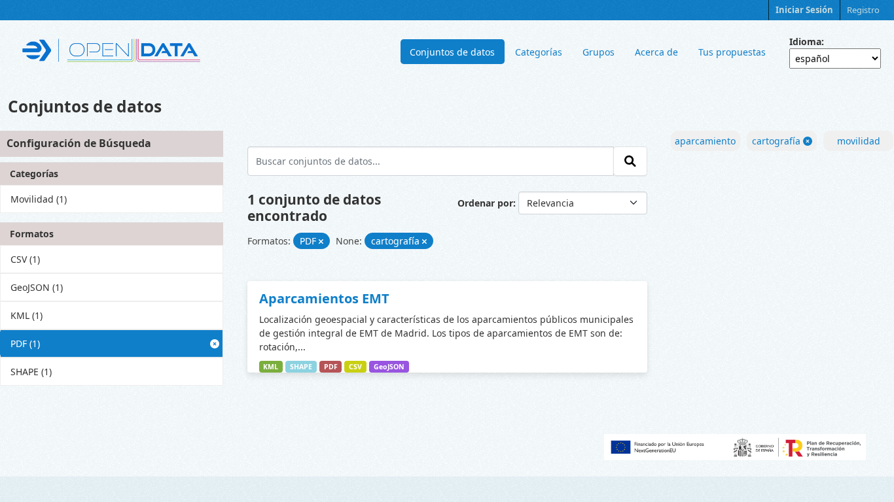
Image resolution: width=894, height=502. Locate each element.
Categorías (538, 52)
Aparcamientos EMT (324, 298)
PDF (331, 366)
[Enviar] (630, 160)
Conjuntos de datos (452, 52)
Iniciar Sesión (804, 10)
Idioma (805, 41)
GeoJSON (389, 366)
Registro (863, 10)
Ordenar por (485, 203)
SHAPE (301, 366)
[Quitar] (321, 241)
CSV (355, 366)
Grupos (598, 52)
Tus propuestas (732, 52)
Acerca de (656, 52)
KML (270, 366)
